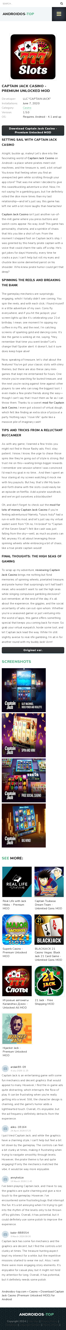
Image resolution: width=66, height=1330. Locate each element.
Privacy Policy (49, 1321)
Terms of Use (51, 1324)
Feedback (11, 1324)
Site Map (33, 1321)
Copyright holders (29, 1324)
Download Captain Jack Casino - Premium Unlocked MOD (33, 130)
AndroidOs (18, 14)
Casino (27, 108)
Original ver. (32, 650)
